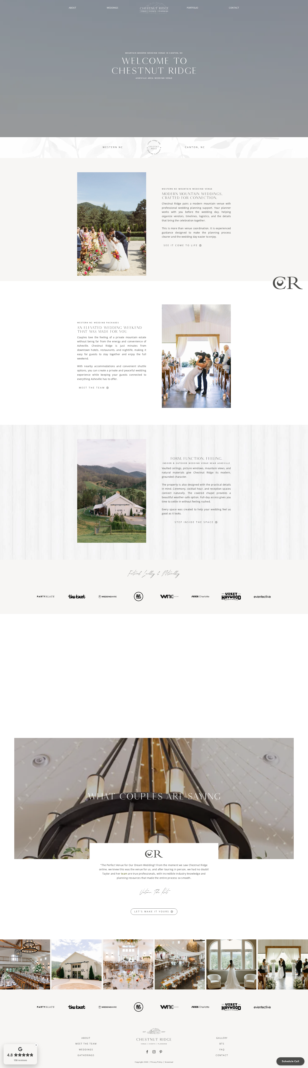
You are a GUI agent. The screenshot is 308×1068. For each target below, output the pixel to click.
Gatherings (86, 1055)
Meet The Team (86, 1043)
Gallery (222, 1038)
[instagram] (154, 1051)
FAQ (222, 1049)
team (124, 873)
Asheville (82, 345)
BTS (221, 1043)
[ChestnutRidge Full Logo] (154, 1029)
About (86, 1038)
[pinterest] (160, 1051)
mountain (211, 468)
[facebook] (147, 1051)
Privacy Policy (156, 1062)
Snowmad (169, 1062)
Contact (222, 1055)
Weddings (86, 1049)
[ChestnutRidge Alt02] (154, 3)
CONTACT (234, 7)
